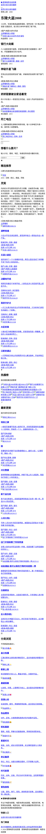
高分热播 (4, 827)
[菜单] (2, 7)
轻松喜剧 (38, 827)
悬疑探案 (18, 827)
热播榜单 (18, 817)
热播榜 (13, 5)
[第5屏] (8, 141)
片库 (6, 5)
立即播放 (4, 33)
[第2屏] (3, 141)
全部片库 (4, 817)
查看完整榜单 (6, 400)
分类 (9, 5)
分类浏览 (11, 817)
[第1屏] (2, 141)
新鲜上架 (11, 827)
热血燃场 (31, 827)
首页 (2, 5)
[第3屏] (5, 141)
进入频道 (11, 33)
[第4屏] (7, 141)
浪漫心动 (24, 827)
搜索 (23, 158)
